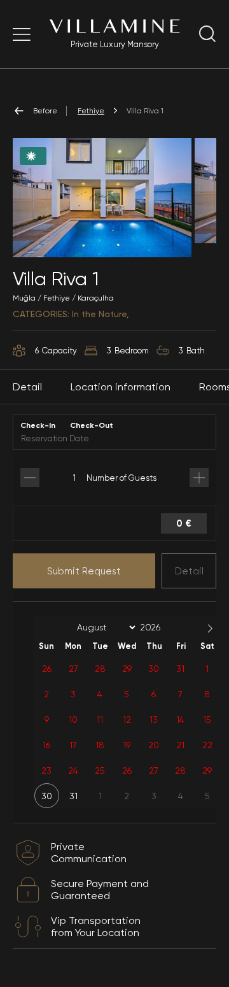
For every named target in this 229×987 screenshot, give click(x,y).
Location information (120, 387)
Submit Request (84, 571)
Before (45, 110)
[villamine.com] (22, 34)
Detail (189, 571)
